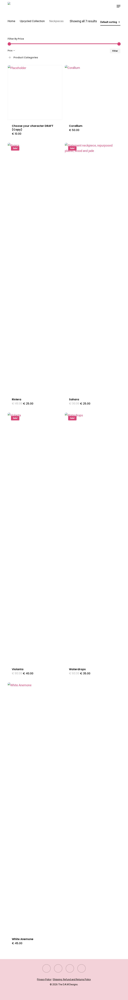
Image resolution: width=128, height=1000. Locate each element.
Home (11, 21)
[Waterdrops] (92, 538)
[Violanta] (35, 538)
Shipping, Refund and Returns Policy (72, 979)
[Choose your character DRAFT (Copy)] (35, 92)
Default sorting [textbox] (108, 22)
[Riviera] (35, 268)
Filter (115, 50)
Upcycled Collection (32, 21)
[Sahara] (92, 268)
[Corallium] (92, 92)
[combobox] (110, 22)
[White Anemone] (35, 808)
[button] (118, 6)
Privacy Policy (44, 979)
